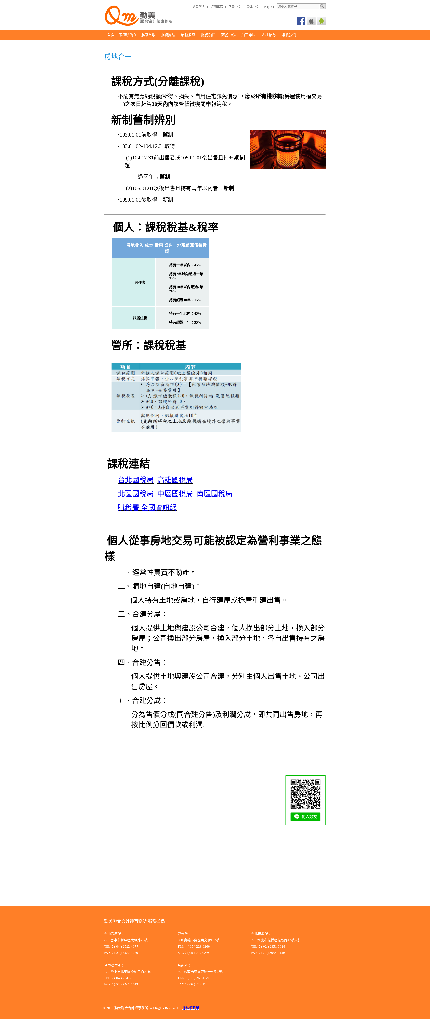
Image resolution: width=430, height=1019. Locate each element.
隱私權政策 (190, 1008)
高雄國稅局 (175, 480)
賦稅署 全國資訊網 (147, 508)
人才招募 (269, 35)
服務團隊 (148, 35)
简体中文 (252, 7)
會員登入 (199, 7)
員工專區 (248, 35)
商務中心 (228, 35)
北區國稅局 (136, 494)
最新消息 (188, 35)
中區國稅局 (175, 494)
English (269, 7)
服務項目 (208, 35)
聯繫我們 (289, 35)
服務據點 (168, 35)
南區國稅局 (214, 494)
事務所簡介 (128, 35)
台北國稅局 (136, 480)
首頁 (110, 35)
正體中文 (234, 7)
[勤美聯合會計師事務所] (139, 28)
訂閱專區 (217, 7)
